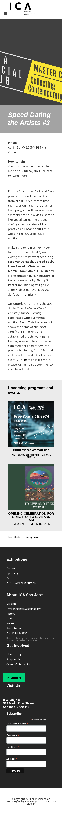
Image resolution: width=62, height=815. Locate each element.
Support (15, 678)
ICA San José (12, 700)
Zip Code (11, 758)
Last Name (12, 747)
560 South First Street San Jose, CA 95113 (18, 705)
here (49, 171)
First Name (12, 735)
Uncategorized (31, 537)
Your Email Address (17, 723)
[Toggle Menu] (19, 9)
